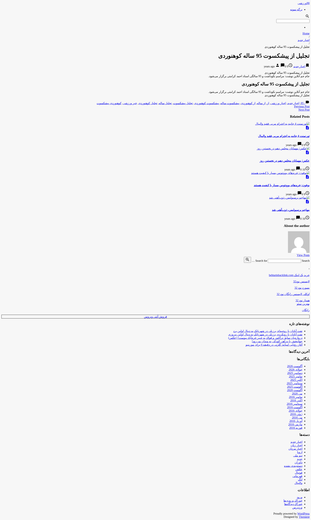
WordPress (303, 513)
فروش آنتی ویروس (155, 316)
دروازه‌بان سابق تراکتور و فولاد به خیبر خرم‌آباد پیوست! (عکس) (265, 337)
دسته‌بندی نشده (293, 465)
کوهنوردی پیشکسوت (109, 103)
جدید (299, 459)
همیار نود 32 (303, 300)
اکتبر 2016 (296, 400)
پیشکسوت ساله (229, 103)
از (268, 103)
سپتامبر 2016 (294, 403)
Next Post (304, 109)
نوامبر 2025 (295, 376)
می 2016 (297, 417)
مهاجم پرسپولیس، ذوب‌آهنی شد (291, 209)
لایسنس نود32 (301, 281)
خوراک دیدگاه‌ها (293, 504)
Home (306, 33)
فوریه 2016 (295, 427)
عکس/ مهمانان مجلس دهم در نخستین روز (285, 160)
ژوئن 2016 (296, 414)
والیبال (298, 482)
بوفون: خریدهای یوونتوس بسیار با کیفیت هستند (282, 185)
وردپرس (297, 507)
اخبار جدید (304, 40)
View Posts (303, 255)
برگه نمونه (296, 9)
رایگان (306, 310)
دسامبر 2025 (294, 373)
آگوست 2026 (294, 366)
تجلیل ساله (165, 103)
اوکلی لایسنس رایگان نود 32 (293, 294)
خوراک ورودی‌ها (292, 500)
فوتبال (298, 472)
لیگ (300, 479)
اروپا (299, 452)
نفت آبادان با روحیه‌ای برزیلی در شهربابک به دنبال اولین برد (267, 331)
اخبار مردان (295, 448)
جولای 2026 (295, 369)
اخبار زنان (296, 445)
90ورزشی (304, 3)
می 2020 (297, 393)
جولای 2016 (295, 410)
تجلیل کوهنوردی (147, 103)
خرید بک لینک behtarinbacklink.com (289, 275)
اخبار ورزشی (278, 103)
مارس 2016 (295, 424)
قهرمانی (297, 476)
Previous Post (302, 106)
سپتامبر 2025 (294, 383)
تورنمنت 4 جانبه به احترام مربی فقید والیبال (284, 136)
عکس (298, 469)
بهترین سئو (303, 303)
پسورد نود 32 (302, 287)
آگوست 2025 (294, 386)
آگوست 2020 (294, 390)
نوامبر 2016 (295, 397)
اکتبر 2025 (296, 379)
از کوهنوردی (248, 103)
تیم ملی (297, 455)
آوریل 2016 (295, 420)
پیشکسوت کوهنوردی (206, 103)
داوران (298, 462)
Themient (304, 516)
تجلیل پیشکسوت (183, 103)
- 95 (303, 103)
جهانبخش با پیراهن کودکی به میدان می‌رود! (277, 341)
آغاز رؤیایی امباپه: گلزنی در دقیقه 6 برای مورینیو (274, 344)
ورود (299, 497)
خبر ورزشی (130, 103)
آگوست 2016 (294, 407)
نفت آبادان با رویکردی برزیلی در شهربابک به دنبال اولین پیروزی (265, 334)
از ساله (261, 103)
